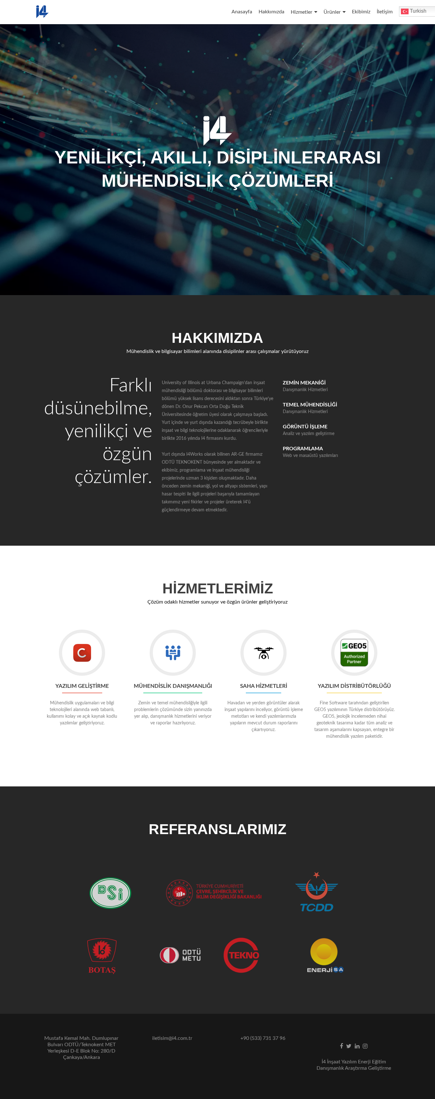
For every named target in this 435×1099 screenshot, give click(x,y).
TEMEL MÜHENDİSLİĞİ (310, 404)
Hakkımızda (271, 11)
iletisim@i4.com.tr (172, 1038)
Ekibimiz (361, 11)
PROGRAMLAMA (303, 448)
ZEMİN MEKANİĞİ (304, 382)
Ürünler (332, 12)
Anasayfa (242, 11)
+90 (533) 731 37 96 (262, 1038)
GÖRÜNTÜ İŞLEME (305, 426)
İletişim (385, 11)
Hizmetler (301, 12)
